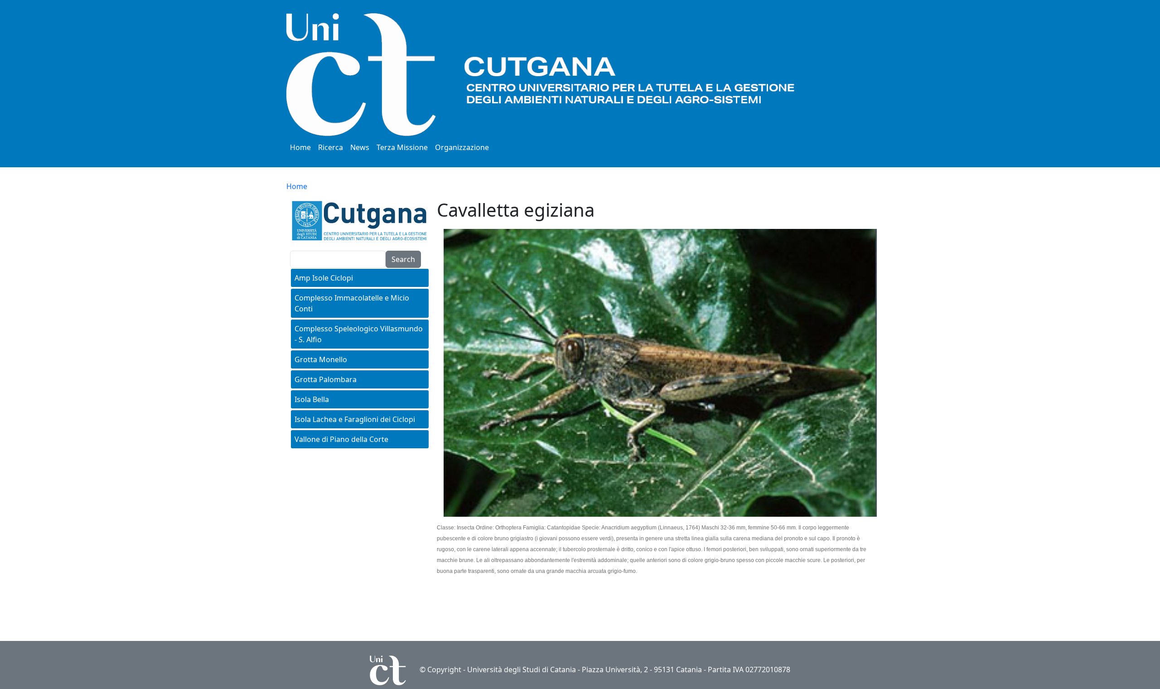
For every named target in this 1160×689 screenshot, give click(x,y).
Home (300, 147)
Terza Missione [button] (402, 147)
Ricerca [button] (330, 147)
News (359, 147)
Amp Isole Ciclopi (324, 278)
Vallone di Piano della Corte (341, 439)
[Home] (562, 74)
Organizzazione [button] (462, 147)
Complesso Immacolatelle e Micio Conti (352, 303)
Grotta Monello (321, 359)
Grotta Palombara (326, 379)
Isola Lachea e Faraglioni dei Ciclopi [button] (355, 419)
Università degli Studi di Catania (521, 669)
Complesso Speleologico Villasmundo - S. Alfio (359, 334)
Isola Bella (312, 399)
